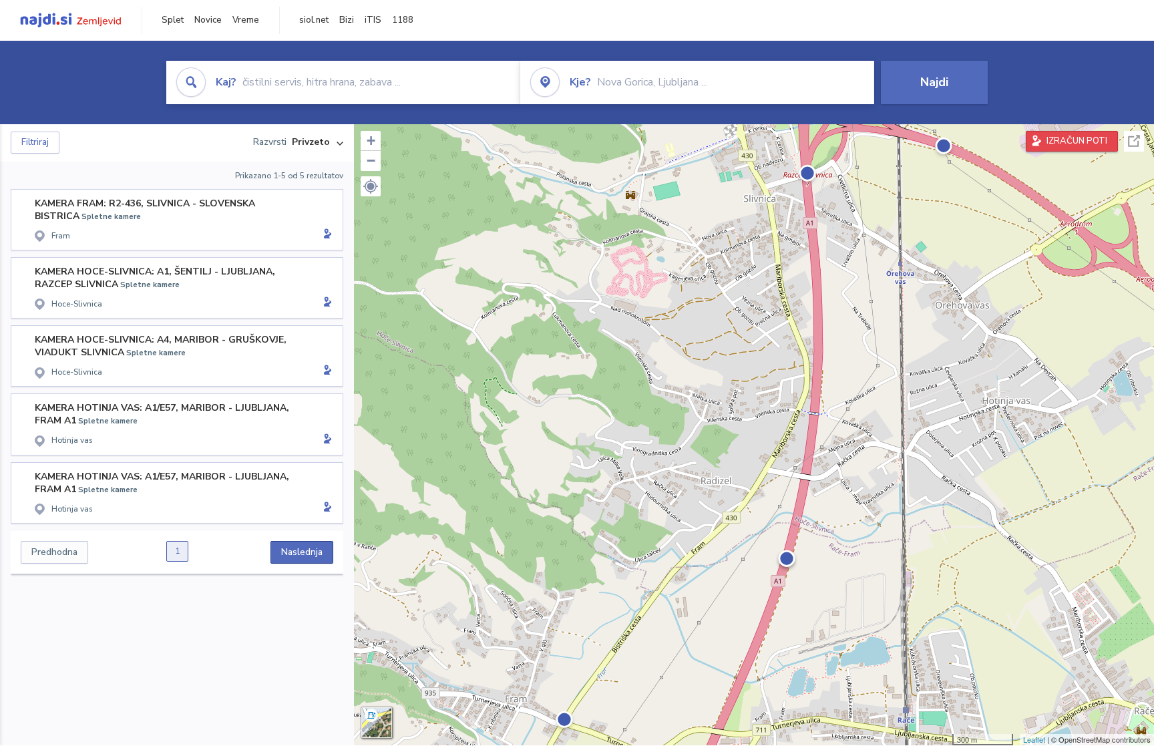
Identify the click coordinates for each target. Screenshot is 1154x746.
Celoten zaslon (1134, 141)
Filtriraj (35, 142)
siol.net (314, 20)
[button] (371, 186)
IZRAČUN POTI (1076, 141)
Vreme (245, 20)
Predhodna (54, 552)
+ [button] (371, 140)
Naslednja (302, 552)
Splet (173, 20)
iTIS (373, 20)
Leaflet (1034, 739)
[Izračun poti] (325, 235)
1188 (402, 20)
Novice (208, 20)
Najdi (934, 82)
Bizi (346, 20)
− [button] (371, 160)
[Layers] (376, 722)
